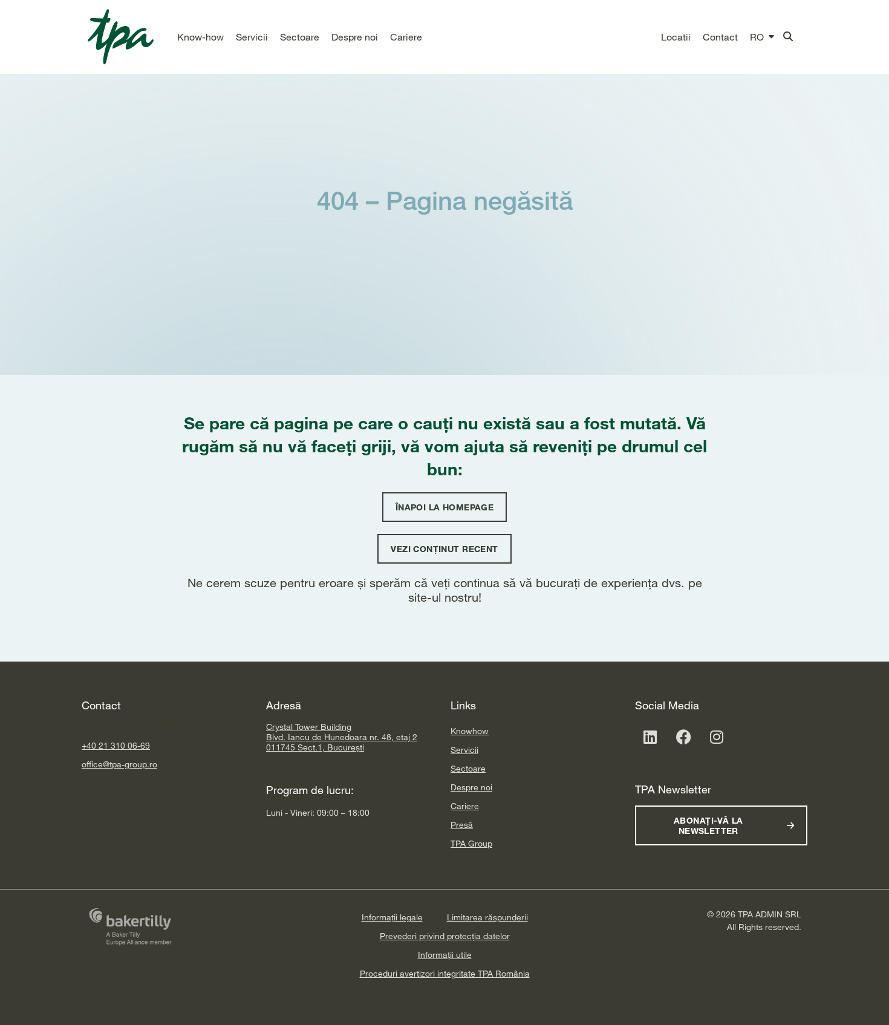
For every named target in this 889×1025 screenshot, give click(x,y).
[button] (200, 37)
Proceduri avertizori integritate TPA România (445, 973)
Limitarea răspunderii (487, 917)
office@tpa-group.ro (119, 764)
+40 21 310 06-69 (116, 745)
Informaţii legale (392, 917)
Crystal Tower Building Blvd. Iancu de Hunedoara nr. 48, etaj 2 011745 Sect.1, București (341, 736)
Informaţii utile (445, 954)
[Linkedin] (650, 736)
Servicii (464, 749)
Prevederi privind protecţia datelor (445, 936)
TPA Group (471, 843)
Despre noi (471, 787)
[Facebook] (683, 736)
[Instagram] (717, 736)
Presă (462, 824)
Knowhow (470, 731)
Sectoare (468, 768)
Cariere (465, 806)
